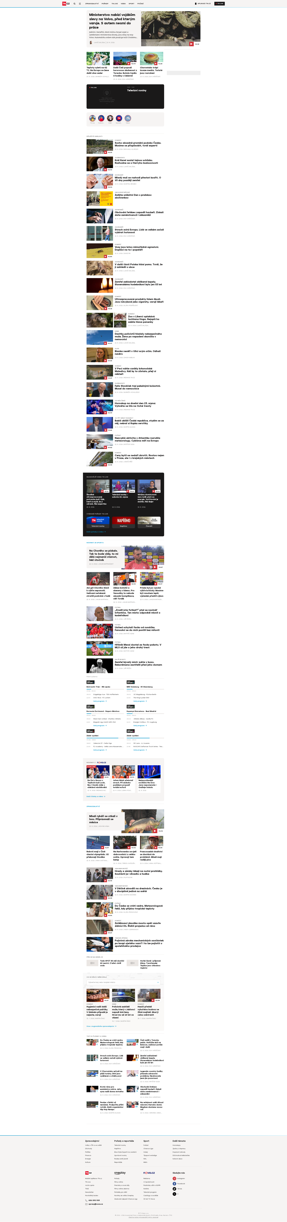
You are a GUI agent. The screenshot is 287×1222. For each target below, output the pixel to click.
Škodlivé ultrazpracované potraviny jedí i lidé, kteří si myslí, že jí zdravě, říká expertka (96, 499)
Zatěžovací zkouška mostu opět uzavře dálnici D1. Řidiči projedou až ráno (138, 924)
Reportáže (118, 1162)
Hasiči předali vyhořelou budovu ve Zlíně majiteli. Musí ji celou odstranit (148, 1011)
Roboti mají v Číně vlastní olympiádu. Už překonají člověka (98, 854)
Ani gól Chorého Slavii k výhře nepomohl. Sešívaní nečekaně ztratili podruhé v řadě (98, 592)
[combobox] (124, 982)
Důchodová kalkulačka (181, 1155)
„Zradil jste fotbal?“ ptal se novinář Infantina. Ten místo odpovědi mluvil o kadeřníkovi (137, 613)
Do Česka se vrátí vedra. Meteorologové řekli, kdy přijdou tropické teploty (139, 907)
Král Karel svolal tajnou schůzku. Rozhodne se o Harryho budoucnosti (136, 161)
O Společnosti (149, 1182)
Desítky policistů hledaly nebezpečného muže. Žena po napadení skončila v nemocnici (138, 337)
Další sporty (120, 659)
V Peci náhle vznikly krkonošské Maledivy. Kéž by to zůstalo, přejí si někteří (135, 371)
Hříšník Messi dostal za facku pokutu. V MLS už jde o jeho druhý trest (138, 646)
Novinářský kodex (91, 1195)
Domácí (118, 140)
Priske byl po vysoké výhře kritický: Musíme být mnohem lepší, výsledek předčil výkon (151, 592)
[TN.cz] (66, 4)
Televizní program (150, 1192)
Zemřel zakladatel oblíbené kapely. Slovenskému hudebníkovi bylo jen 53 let (138, 283)
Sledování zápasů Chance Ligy (125, 1199)
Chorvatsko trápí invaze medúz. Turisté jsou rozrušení (151, 70)
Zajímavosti (120, 157)
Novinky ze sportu (95, 543)
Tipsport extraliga (150, 1155)
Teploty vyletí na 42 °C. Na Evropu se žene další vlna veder (98, 70)
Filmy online (118, 1182)
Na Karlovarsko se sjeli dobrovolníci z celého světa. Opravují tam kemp (124, 856)
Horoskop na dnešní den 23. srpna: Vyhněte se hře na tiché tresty (135, 404)
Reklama (147, 1178)
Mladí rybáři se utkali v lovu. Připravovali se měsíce (103, 819)
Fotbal (118, 607)
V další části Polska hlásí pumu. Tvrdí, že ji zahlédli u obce (139, 265)
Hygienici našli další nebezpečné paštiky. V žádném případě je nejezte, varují (97, 1011)
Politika (87, 1152)
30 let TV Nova (149, 1199)
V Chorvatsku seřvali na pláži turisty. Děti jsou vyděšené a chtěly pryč (111, 1073)
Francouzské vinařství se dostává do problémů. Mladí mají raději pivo (151, 856)
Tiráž (87, 1189)
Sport (131, 4)
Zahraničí (119, 175)
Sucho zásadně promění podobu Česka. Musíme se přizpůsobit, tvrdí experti (138, 144)
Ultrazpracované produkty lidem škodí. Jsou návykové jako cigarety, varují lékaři (139, 300)
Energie (88, 1159)
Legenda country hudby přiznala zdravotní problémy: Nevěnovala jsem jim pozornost (151, 1074)
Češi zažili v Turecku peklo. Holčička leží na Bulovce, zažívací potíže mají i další (151, 1043)
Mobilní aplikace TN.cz (93, 1178)
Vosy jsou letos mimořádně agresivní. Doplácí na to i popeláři (137, 248)
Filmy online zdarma (121, 1189)
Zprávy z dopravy (179, 1149)
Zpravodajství (92, 4)
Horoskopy (176, 1145)
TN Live (115, 4)
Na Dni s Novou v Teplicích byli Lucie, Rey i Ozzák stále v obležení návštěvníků (97, 783)
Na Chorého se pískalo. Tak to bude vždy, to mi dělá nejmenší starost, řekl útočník (103, 555)
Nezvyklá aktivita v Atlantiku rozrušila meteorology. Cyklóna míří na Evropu (137, 439)
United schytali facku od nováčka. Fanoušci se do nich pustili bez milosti (137, 628)
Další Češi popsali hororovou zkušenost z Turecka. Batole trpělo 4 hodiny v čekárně (125, 72)
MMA (145, 1162)
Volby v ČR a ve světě (93, 1145)
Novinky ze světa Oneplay (124, 1195)
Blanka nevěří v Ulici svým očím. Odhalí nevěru (138, 352)
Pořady (105, 4)
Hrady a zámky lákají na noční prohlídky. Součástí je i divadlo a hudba (139, 872)
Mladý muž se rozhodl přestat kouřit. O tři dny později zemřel (138, 179)
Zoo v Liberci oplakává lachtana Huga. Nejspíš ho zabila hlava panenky (143, 319)
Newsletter (89, 1192)
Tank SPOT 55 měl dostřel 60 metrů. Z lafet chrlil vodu (112, 963)
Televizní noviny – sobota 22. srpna (120, 496)
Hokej (146, 1152)
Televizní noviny (136, 90)
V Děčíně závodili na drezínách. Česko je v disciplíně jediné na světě (138, 890)
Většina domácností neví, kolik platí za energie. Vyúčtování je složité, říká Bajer (148, 498)
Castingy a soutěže (151, 1195)
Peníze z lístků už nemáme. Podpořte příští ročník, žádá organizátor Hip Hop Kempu (111, 1105)
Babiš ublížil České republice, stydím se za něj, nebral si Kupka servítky (139, 422)
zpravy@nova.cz (96, 1204)
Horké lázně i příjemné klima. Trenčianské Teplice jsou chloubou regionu (150, 964)
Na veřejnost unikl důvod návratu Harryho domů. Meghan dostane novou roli (151, 1105)
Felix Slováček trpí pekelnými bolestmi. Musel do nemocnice (138, 387)
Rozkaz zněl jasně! (121, 1159)
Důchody (88, 1149)
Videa (123, 4)
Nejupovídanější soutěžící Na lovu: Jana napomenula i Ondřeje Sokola (147, 783)
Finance (88, 1155)
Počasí (140, 4)
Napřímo (117, 1149)
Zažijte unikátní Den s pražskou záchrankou (133, 196)
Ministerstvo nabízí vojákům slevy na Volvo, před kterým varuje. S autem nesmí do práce (112, 21)
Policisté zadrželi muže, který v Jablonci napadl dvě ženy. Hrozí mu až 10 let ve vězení (123, 1012)
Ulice (117, 348)
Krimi (117, 331)
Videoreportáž (121, 868)
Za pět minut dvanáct (124, 418)
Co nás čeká (120, 401)
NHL (145, 1159)
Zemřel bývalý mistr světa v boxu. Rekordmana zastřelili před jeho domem (138, 663)
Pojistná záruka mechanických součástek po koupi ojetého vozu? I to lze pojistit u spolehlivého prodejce (139, 943)
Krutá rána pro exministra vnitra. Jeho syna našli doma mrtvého (112, 1089)
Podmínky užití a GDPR (152, 1185)
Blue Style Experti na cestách (125, 1152)
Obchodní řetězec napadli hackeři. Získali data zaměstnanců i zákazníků (139, 213)
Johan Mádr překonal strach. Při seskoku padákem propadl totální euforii (123, 783)
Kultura (87, 1162)
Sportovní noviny (120, 1155)
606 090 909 (94, 1200)
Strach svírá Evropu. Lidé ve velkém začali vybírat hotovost (139, 231)
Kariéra (146, 1189)
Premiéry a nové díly (121, 1185)
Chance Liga (148, 1149)
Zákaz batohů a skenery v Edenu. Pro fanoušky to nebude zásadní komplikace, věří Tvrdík (123, 593)
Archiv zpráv (89, 1185)
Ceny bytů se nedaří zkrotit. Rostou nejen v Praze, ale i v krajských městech (139, 456)
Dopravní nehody (179, 1152)
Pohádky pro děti (120, 1192)
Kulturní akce (177, 1159)
